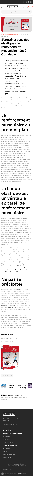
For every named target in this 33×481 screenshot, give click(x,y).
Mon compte (6, 448)
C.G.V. (10, 464)
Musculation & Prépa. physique (10, 34)
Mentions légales (19, 464)
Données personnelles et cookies (17, 466)
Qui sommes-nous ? (9, 454)
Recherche (30, 12)
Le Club (6, 36)
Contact (5, 451)
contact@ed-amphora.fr (10, 424)
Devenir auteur (7, 457)
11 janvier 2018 (25, 34)
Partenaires (6, 439)
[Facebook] (24, 2)
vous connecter (13, 397)
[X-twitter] (26, 2)
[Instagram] (28, 2)
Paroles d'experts (7, 375)
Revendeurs (6, 436)
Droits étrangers (8, 442)
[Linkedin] (31, 2)
